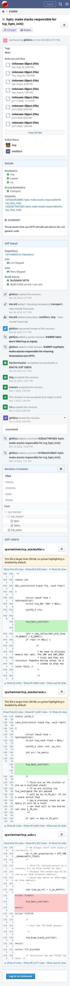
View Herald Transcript (21, 308)
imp (14, 145)
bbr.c (16, 521)
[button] (67, 4)
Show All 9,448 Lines (34, 825)
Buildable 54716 (19, 280)
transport (15, 191)
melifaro (17, 151)
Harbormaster (17, 363)
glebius (28, 40)
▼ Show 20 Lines (57, 569)
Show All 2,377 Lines (34, 962)
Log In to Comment (20, 976)
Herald (13, 304)
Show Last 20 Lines (56, 683)
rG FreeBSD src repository (19, 254)
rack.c (17, 525)
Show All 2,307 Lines (36, 843)
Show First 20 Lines (14, 569)
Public (27, 30)
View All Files (35, 132)
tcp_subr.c (16, 530)
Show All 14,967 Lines (36, 712)
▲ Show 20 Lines (12, 683)
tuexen (14, 178)
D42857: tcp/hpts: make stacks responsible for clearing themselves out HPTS (36, 351)
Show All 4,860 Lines (34, 683)
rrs (11, 182)
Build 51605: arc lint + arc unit (26, 284)
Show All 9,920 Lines (36, 569)
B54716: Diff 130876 (20, 367)
